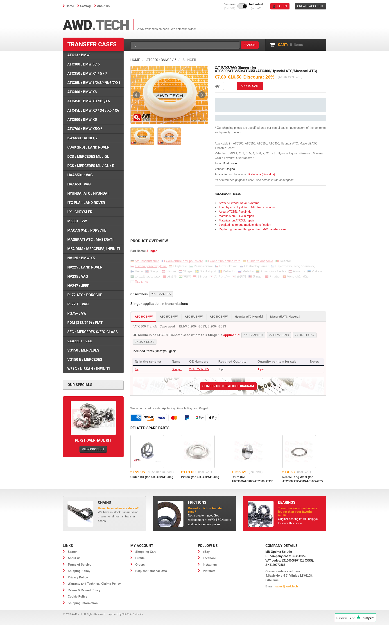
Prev (136, 95)
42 (136, 369)
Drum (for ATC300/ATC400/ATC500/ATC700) (254, 479)
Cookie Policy (77, 596)
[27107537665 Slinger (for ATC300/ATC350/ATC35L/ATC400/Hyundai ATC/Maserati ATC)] (169, 95)
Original (230, 169)
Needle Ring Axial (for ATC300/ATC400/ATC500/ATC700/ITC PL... (304, 479)
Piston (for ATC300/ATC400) (200, 477)
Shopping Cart (145, 551)
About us (103, 6)
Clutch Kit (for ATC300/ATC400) (151, 477)
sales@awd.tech (286, 586)
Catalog (85, 6)
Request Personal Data (151, 571)
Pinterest (209, 571)
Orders (140, 564)
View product (93, 449)
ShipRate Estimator (132, 614)
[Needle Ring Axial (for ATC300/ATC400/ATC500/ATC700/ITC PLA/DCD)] (299, 451)
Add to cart (250, 86)
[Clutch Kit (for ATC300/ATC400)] (147, 451)
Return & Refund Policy (84, 590)
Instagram (210, 564)
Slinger (177, 369)
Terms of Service (79, 564)
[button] (229, 6)
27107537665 (199, 369)
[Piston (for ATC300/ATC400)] (198, 451)
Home (70, 6)
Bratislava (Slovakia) (261, 174)
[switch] (242, 6)
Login (282, 6)
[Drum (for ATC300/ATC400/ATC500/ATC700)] (248, 451)
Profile (140, 558)
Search (72, 551)
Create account (310, 6)
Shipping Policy (79, 571)
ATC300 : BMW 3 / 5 (161, 60)
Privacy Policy (78, 577)
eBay (206, 551)
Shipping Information (83, 603)
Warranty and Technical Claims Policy (94, 583)
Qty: (217, 86)
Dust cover (230, 163)
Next (202, 95)
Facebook (209, 558)
